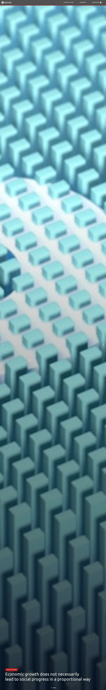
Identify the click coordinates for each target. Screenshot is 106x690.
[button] (2, 345)
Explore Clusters (69, 2)
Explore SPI (83, 2)
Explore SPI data (11, 670)
